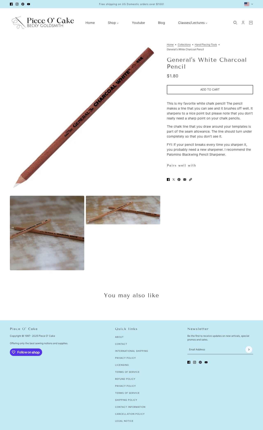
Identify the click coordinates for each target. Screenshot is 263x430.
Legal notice (124, 421)
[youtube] (28, 4)
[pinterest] (23, 4)
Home (170, 44)
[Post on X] (173, 179)
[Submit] (248, 349)
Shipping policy (126, 400)
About (119, 337)
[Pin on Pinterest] (179, 179)
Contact (121, 344)
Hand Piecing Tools (206, 44)
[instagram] (17, 4)
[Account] (243, 22)
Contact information (130, 407)
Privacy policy (125, 386)
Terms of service (127, 393)
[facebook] (11, 4)
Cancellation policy (130, 414)
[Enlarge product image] (85, 118)
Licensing (122, 365)
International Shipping (131, 351)
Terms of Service (127, 372)
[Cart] (251, 22)
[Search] (235, 22)
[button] (190, 179)
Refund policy (125, 379)
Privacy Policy (125, 358)
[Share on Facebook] (168, 179)
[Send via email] (184, 179)
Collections (184, 44)
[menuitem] (90, 22)
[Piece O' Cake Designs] (43, 22)
